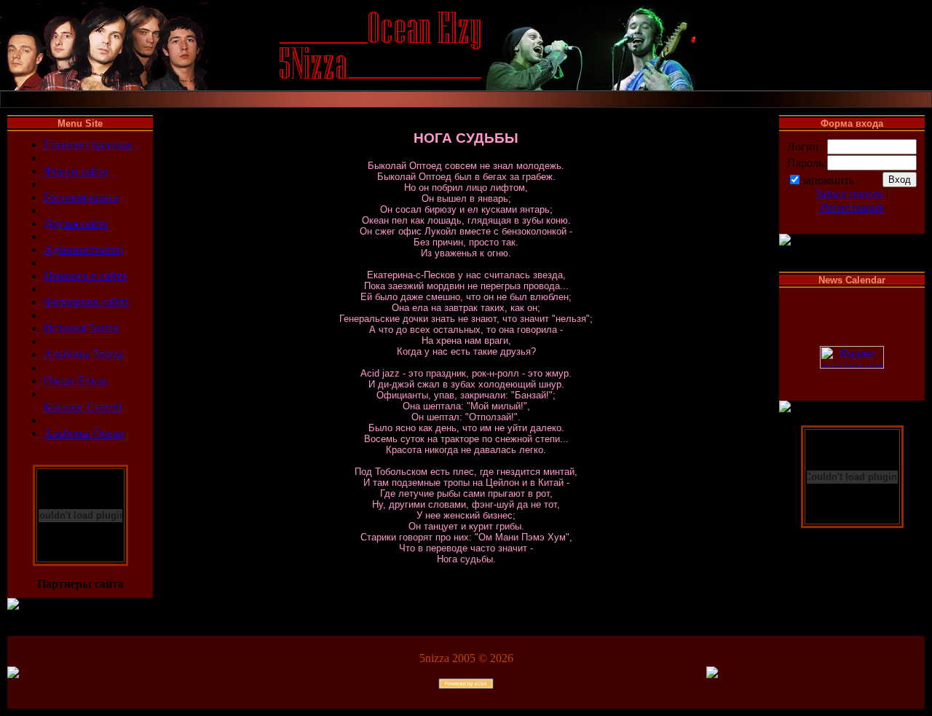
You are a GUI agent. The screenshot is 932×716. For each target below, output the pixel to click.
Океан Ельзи (75, 380)
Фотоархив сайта (86, 302)
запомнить (828, 180)
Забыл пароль (849, 194)
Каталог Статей (83, 407)
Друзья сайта (76, 223)
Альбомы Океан (84, 433)
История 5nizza (81, 328)
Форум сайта (76, 171)
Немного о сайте (85, 276)
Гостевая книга (81, 197)
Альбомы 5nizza (83, 354)
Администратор (83, 249)
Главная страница (88, 144)
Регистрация (852, 207)
